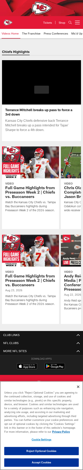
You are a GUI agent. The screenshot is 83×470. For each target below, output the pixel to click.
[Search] (70, 22)
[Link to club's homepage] (8, 21)
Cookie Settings (41, 439)
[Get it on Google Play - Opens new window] (54, 368)
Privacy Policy (26, 431)
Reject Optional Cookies (41, 451)
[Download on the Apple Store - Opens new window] (27, 366)
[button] (41, 92)
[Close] (78, 386)
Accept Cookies (41, 462)
